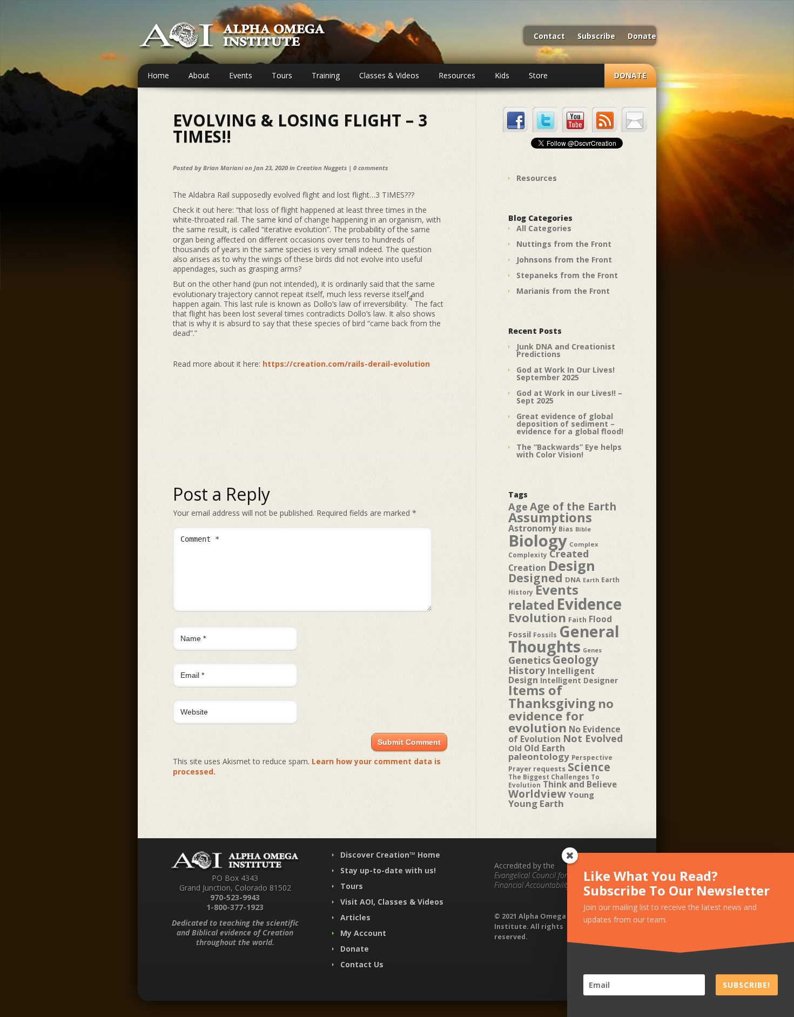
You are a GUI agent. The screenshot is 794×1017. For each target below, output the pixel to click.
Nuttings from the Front (563, 244)
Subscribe (596, 36)
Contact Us (361, 964)
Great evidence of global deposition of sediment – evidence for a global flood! (569, 423)
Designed (535, 577)
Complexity (527, 554)
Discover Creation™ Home (390, 855)
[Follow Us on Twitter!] (545, 119)
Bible (583, 529)
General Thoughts (564, 639)
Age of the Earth (573, 506)
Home (158, 75)
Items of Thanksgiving (552, 697)
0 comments (370, 168)
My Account (363, 933)
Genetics (529, 659)
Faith (577, 619)
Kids (502, 75)
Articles (355, 917)
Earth (591, 580)
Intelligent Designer (579, 680)
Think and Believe (580, 784)
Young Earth (536, 803)
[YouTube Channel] (575, 119)
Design (571, 565)
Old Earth (544, 748)
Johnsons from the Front (564, 259)
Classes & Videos (389, 75)
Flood (600, 619)
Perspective (592, 757)
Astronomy (532, 528)
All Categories (543, 228)
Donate (642, 36)
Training (326, 75)
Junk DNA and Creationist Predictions (565, 350)
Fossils (545, 634)
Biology (537, 540)
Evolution (537, 617)
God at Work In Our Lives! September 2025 (565, 373)
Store (538, 75)
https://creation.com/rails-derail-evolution (346, 364)
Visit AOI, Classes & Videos (391, 902)
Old (515, 748)
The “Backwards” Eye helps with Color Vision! (569, 451)
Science (589, 766)
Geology (575, 659)
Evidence (589, 604)
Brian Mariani (223, 168)
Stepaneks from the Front (567, 275)
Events (240, 75)
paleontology (538, 756)
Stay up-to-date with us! (388, 870)
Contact (549, 36)
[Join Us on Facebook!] (515, 119)
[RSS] (604, 119)
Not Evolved (593, 738)
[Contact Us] (634, 119)
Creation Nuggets (322, 168)
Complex (583, 544)
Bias (566, 529)
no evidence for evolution (561, 715)
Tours (282, 75)
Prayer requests (537, 768)
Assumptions (550, 517)
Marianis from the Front (563, 291)
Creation (527, 568)
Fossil (519, 634)
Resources (457, 75)
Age (518, 506)
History (527, 670)
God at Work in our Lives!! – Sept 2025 (569, 397)
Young (581, 794)
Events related (543, 597)
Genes (592, 650)
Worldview (537, 793)
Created (569, 553)
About (199, 75)
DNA (573, 579)
